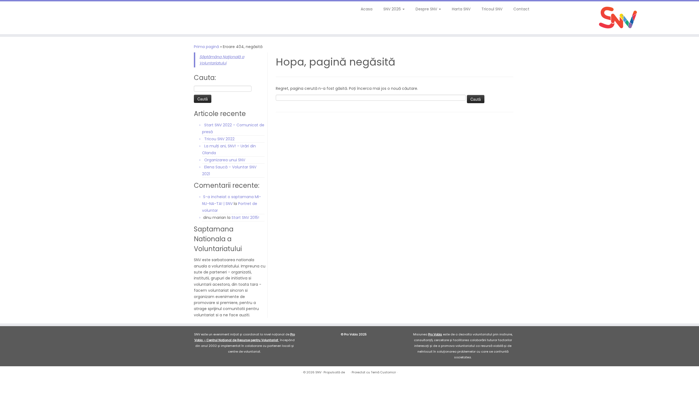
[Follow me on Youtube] (32, 10)
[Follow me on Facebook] (25, 10)
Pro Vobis (435, 334)
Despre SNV (427, 9)
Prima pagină (206, 46)
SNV (318, 372)
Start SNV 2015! (245, 217)
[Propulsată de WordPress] (348, 371)
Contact (521, 9)
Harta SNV (461, 9)
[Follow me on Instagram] (29, 10)
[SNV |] (618, 17)
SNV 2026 (392, 9)
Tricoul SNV (491, 9)
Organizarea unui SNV (224, 160)
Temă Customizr (383, 372)
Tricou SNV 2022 (219, 139)
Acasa (366, 9)
